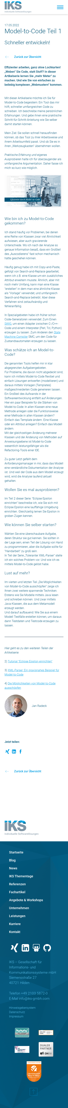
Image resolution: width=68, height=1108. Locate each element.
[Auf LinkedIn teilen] (14, 752)
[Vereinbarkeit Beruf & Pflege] (34, 1071)
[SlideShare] (36, 948)
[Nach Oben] (33, 1093)
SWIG (8, 323)
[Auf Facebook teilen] (20, 752)
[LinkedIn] (25, 948)
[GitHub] (47, 948)
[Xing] (14, 948)
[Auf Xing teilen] (7, 752)
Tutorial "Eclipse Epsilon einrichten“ (30, 661)
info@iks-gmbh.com (34, 998)
